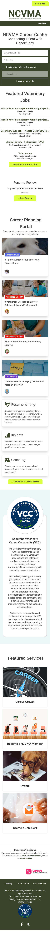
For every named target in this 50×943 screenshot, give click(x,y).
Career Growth (12, 255)
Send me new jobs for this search (21, 67)
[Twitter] (28, 924)
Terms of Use (22, 883)
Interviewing (11, 376)
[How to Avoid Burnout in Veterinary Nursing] (25, 328)
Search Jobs (23, 81)
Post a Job (40, 4)
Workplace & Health (14, 297)
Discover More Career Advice (25, 482)
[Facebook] (22, 924)
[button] (25, 23)
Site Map (8, 883)
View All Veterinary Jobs (25, 164)
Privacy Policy (39, 883)
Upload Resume (25, 198)
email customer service (31, 856)
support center (26, 858)
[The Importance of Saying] (25, 368)
